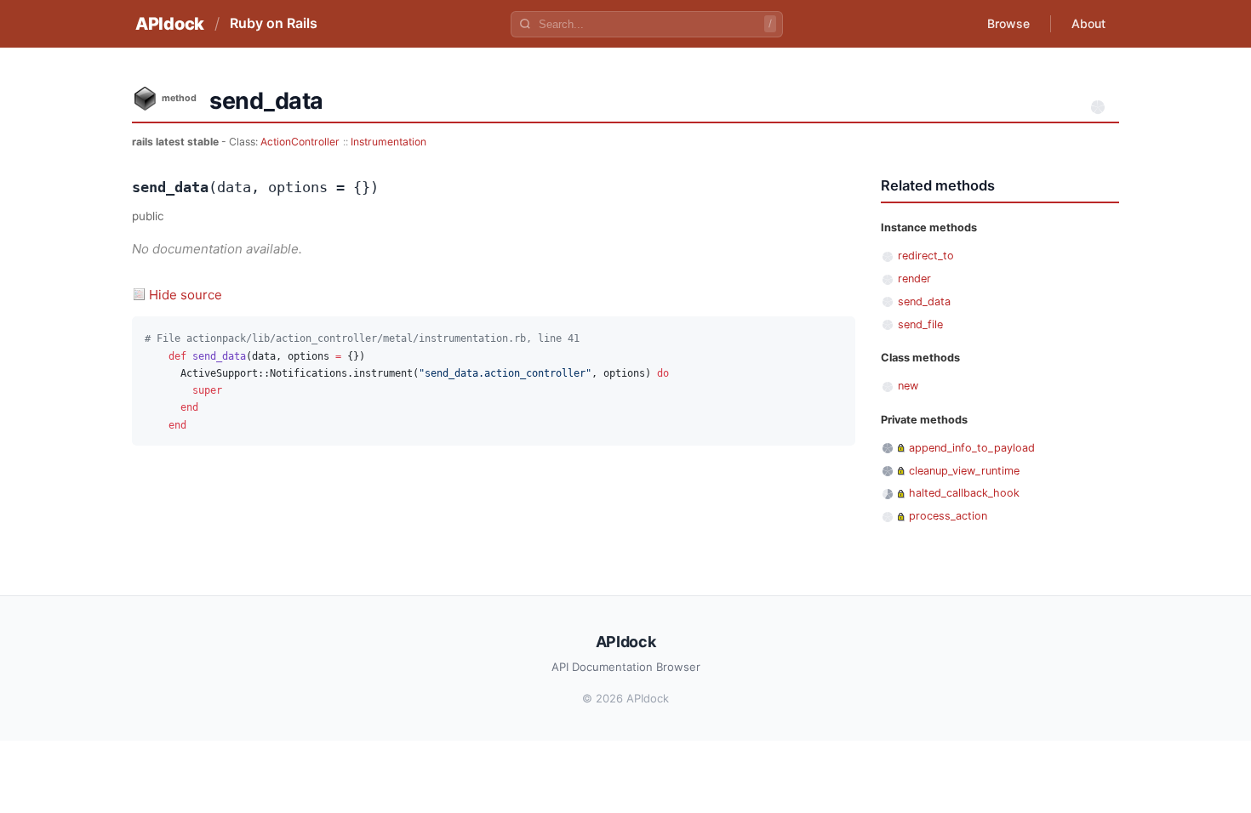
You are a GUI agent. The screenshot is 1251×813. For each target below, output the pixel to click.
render (914, 278)
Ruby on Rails (273, 22)
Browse (1008, 23)
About (1088, 23)
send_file (920, 324)
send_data (924, 301)
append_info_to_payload (972, 447)
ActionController (300, 141)
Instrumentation (388, 141)
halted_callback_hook (964, 492)
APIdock (169, 24)
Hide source (185, 295)
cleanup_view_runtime (964, 470)
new (908, 385)
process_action (948, 515)
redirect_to (926, 255)
